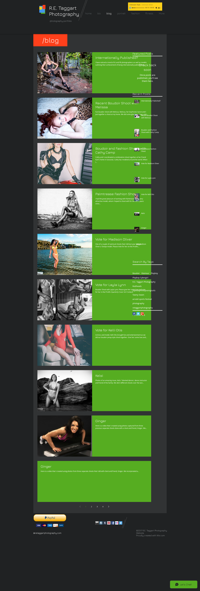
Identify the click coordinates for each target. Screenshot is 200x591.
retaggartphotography (143, 307)
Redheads (137, 286)
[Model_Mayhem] (97, 523)
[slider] (159, 8)
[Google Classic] (142, 313)
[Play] (130, 8)
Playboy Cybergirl (140, 277)
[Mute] (156, 7)
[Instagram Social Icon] (101, 523)
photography (138, 303)
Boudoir (136, 273)
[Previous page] (80, 506)
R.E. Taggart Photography (144, 282)
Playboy (154, 273)
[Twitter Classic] (138, 313)
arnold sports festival (142, 299)
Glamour (145, 273)
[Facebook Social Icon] (112, 523)
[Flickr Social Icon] (116, 523)
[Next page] (108, 506)
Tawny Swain (138, 294)
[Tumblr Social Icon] (105, 523)
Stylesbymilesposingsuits (144, 290)
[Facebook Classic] (134, 313)
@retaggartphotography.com (47, 533)
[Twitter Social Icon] (120, 523)
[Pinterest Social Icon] (108, 523)
